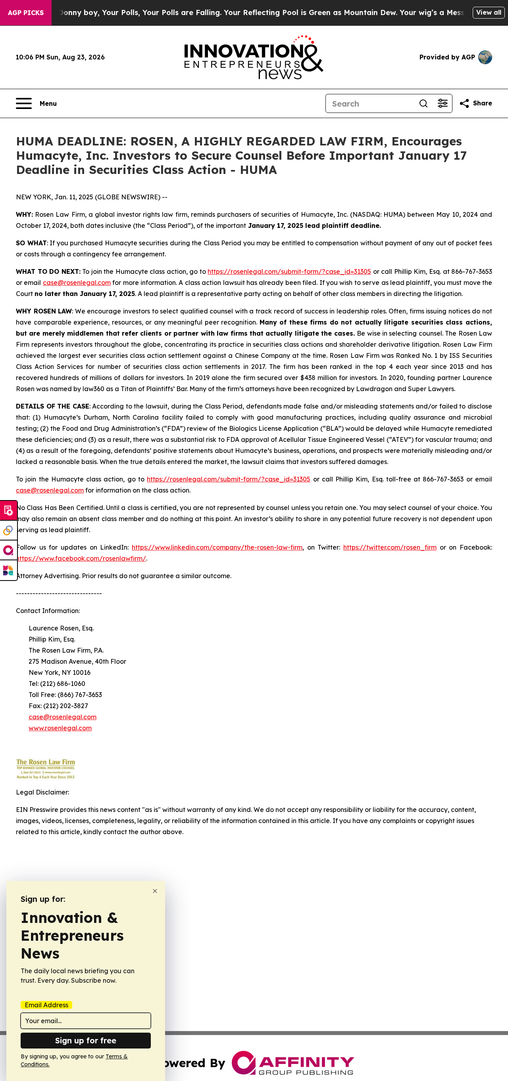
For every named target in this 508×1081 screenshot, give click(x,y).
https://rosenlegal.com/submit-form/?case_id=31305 (289, 271)
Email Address (46, 1005)
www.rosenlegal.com (60, 728)
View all (488, 12)
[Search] (423, 103)
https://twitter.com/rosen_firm (390, 547)
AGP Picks (26, 13)
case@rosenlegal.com (77, 282)
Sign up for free (85, 1040)
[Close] (155, 891)
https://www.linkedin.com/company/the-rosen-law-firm (217, 547)
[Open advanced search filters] (442, 103)
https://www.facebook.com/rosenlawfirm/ (81, 558)
